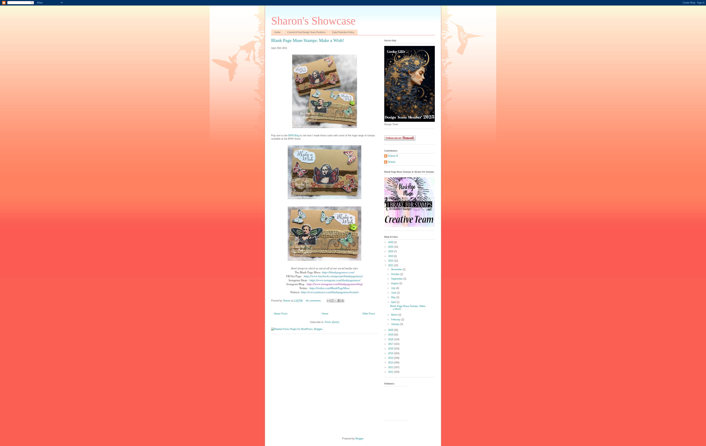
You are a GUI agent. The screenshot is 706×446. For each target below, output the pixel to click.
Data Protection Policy (343, 32)
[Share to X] (335, 301)
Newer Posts (281, 313)
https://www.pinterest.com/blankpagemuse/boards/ (330, 292)
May (393, 297)
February (396, 319)
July (393, 288)
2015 (391, 353)
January (395, 324)
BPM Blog (293, 135)
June (394, 292)
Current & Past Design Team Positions (306, 32)
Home (277, 32)
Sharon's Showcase (313, 21)
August (395, 283)
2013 (391, 362)
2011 (391, 372)
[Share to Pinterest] (342, 301)
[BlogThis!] (332, 301)
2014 (391, 358)
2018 (391, 339)
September (397, 278)
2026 (391, 242)
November (397, 269)
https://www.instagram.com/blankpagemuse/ (335, 280)
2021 (391, 265)
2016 (391, 348)
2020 (391, 330)
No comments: (314, 300)
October (395, 274)
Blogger (359, 438)
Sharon (391, 162)
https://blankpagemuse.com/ (338, 272)
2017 (391, 344)
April (394, 302)
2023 (391, 256)
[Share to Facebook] (339, 301)
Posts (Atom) (332, 322)
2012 (391, 367)
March (394, 314)
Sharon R (393, 155)
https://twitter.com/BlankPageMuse (330, 288)
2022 (391, 260)
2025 (391, 246)
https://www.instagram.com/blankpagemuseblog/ (335, 284)
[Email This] (328, 301)
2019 (391, 334)
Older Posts (368, 313)
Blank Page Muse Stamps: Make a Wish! (307, 40)
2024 (391, 251)
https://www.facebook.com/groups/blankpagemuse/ (333, 276)
